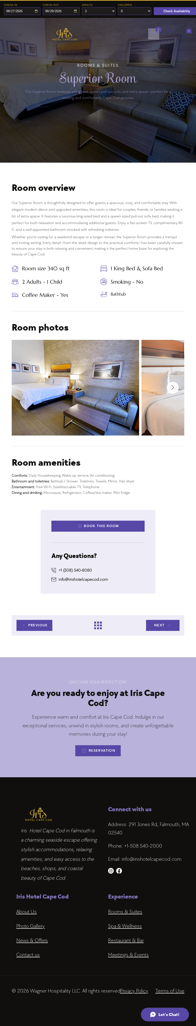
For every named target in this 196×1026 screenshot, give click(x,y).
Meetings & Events (128, 954)
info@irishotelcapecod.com (83, 579)
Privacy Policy (134, 990)
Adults (87, 5)
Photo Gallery (30, 926)
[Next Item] (173, 388)
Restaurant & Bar (126, 940)
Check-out (51, 5)
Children (125, 5)
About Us (26, 911)
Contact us (28, 954)
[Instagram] (111, 871)
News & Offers (32, 940)
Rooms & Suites (125, 911)
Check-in (10, 5)
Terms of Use (169, 990)
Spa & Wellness (125, 926)
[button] (189, 30)
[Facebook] (119, 871)
